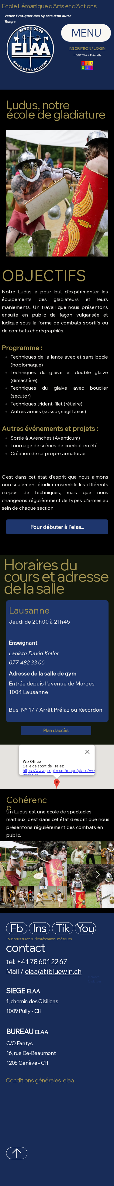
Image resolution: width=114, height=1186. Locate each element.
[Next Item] (97, 875)
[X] (16, 1153)
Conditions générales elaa (40, 1080)
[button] (57, 526)
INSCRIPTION (80, 48)
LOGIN (99, 48)
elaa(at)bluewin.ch (53, 971)
